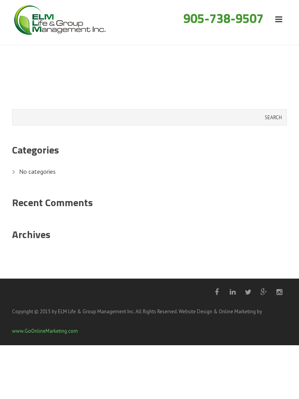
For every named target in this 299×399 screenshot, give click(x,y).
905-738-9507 (223, 18)
